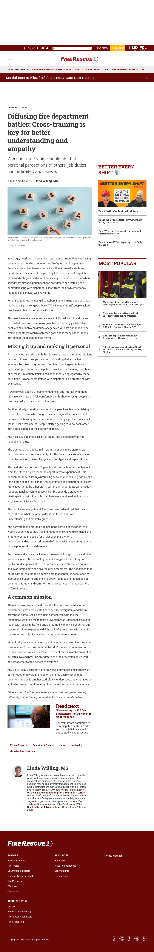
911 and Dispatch (18, 745)
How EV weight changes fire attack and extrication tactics (119, 232)
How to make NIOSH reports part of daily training (120, 243)
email (30, 810)
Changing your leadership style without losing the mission (120, 221)
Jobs (62, 745)
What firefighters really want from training (62, 78)
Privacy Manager (113, 855)
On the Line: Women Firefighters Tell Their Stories (56, 792)
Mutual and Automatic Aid (22, 751)
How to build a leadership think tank (118, 211)
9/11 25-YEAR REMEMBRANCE (121, 69)
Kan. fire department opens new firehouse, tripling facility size (120, 337)
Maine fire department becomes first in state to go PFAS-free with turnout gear (124, 303)
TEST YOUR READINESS (88, 69)
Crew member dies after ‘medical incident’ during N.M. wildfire (120, 314)
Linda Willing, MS (46, 181)
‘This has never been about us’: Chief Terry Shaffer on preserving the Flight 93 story (124, 349)
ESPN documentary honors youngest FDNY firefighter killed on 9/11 (122, 325)
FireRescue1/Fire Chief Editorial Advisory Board (54, 806)
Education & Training (18, 108)
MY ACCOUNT (117, 48)
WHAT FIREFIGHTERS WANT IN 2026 (51, 69)
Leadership (76, 745)
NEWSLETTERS (102, 48)
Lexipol (28, 939)
